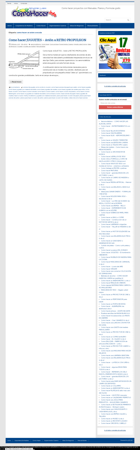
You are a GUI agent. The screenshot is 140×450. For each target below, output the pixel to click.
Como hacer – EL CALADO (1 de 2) (113, 339)
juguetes (20, 46)
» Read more (15, 82)
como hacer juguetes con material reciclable (22, 89)
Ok (7, 449)
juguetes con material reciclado (46, 95)
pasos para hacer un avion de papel (68, 95)
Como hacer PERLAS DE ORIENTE (113, 283)
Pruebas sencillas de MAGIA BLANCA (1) (115, 313)
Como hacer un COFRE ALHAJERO (113, 337)
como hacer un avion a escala (27, 91)
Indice (16, 3)
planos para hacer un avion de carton (31, 98)
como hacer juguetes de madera (47, 89)
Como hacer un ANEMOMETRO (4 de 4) (115, 388)
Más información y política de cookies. (20, 449)
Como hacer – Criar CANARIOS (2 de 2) (115, 320)
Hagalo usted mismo (80, 44)
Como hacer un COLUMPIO (111, 386)
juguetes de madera (29, 46)
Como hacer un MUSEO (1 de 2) (112, 419)
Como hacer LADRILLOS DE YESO (113, 156)
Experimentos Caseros (58, 26)
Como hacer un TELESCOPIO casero (114, 145)
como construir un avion (43, 87)
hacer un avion (18, 95)
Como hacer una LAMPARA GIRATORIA (115, 355)
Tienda (9, 3)
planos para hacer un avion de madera (56, 98)
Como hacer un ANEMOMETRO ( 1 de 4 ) (115, 281)
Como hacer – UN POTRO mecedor (114, 395)
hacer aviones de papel (68, 93)
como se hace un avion (53, 93)
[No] (34, 449)
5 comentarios (15, 87)
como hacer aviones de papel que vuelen (64, 87)
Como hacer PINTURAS (109, 171)
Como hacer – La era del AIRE (112, 266)
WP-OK (130, 440)
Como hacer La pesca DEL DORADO (114, 250)
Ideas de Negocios (77, 26)
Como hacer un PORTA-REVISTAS (113, 304)
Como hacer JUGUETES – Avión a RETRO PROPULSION (47, 40)
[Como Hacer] (34, 17)
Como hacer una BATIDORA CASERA (114, 142)
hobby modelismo (30, 95)
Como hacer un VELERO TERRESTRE (114, 140)
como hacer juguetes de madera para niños (71, 89)
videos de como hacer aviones (78, 98)
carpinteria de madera (24, 26)
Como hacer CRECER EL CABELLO (113, 423)
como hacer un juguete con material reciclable (31, 93)
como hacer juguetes (84, 87)
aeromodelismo (36, 44)
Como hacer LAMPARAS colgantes (113, 224)
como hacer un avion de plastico (66, 91)
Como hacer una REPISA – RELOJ (113, 206)
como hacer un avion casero (46, 91)
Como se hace (54, 44)
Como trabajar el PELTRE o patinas (113, 168)
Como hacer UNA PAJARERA (111, 133)
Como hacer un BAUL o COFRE (112, 217)
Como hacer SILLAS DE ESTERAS (113, 131)
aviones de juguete (29, 87)
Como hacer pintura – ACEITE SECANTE (115, 311)
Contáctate (24, 3)
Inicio (9, 26)
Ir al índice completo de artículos (115, 86)
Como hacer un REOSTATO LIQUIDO (114, 421)
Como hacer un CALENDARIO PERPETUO (116, 397)
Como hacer (41, 26)
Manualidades (92, 26)
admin (25, 44)
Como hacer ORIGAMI (109, 269)
